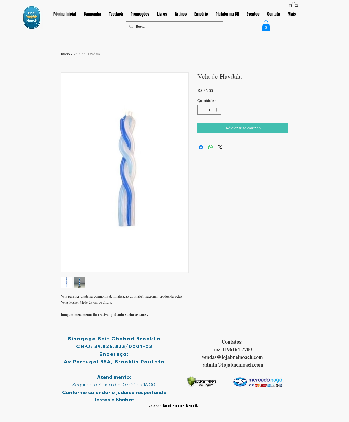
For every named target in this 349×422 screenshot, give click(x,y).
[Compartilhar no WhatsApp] (210, 147)
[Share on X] (220, 147)
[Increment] (217, 109)
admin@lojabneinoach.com (233, 364)
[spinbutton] (209, 109)
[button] (266, 25)
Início (65, 53)
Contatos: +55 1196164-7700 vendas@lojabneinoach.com (232, 349)
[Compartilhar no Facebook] (201, 147)
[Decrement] (201, 109)
